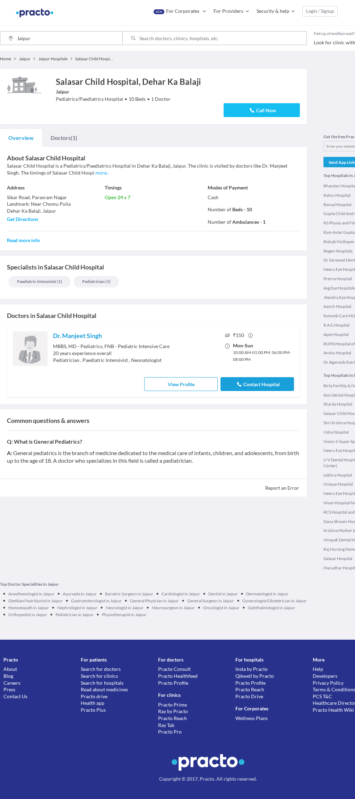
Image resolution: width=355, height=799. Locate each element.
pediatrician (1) (96, 281)
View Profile (181, 384)
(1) (64, 137)
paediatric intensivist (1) (39, 281)
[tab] (21, 138)
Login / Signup (320, 11)
